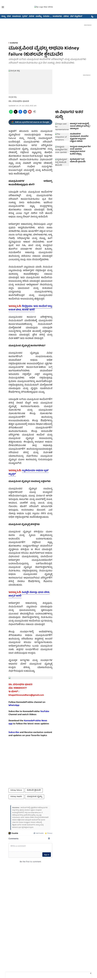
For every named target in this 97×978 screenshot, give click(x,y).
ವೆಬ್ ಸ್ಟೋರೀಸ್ (76, 16)
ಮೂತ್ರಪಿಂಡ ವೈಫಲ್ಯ (34, 796)
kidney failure (16, 790)
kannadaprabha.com (34, 812)
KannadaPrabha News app (28, 722)
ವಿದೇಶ (31, 16)
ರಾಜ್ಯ (3, 16)
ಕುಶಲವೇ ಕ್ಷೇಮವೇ (34, 790)
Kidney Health (16, 796)
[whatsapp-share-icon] (11, 113)
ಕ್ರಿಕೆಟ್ (24, 16)
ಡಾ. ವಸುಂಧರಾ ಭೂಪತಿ (19, 101)
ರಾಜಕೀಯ (16, 16)
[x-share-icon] (16, 113)
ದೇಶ (9, 16)
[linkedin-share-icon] (25, 113)
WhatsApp (14, 705)
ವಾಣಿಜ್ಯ (39, 16)
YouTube (44, 711)
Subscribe (14, 732)
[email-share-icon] (30, 113)
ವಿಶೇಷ (66, 16)
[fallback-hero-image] (62, 126)
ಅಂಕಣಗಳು (57, 16)
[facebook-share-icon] (20, 113)
